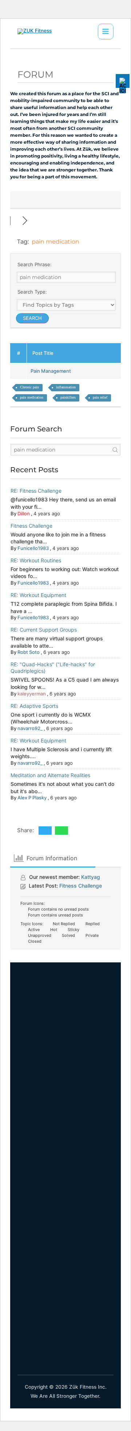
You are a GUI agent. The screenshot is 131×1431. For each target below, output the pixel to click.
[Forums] (16, 220)
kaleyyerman (31, 694)
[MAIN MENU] (106, 31)
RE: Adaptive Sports (34, 706)
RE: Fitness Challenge (36, 491)
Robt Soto (28, 652)
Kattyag (90, 877)
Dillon (23, 513)
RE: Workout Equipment (38, 595)
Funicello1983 (33, 548)
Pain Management (52, 371)
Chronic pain (29, 387)
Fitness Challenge (31, 526)
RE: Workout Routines (36, 560)
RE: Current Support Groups (44, 630)
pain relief (100, 397)
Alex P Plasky (32, 797)
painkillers (68, 397)
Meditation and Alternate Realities (50, 775)
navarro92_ (30, 728)
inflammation (66, 387)
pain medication (31, 397)
